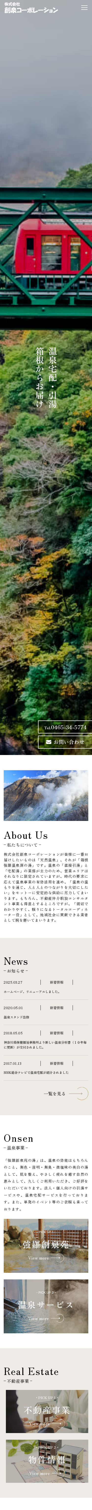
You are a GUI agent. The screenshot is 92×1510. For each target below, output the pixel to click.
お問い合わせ (68, 741)
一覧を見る (55, 1093)
